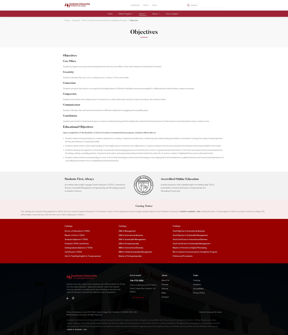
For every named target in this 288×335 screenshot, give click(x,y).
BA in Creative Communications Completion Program (105, 20)
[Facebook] (81, 298)
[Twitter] (85, 298)
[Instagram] (66, 302)
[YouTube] (73, 302)
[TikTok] (70, 302)
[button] (138, 297)
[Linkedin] (77, 302)
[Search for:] (205, 5)
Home (67, 20)
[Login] (67, 298)
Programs (76, 20)
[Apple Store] (77, 298)
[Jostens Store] (73, 298)
